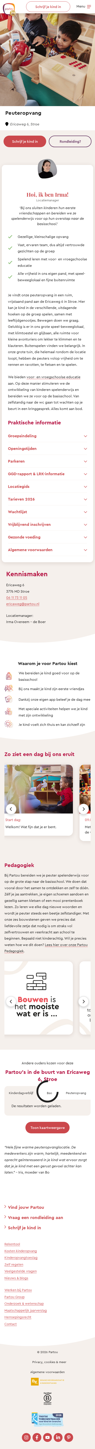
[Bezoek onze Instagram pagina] (26, 1437)
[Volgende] (83, 809)
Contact (10, 1324)
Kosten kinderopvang (20, 1251)
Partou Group (14, 1297)
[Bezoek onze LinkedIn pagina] (58, 1437)
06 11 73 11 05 (16, 597)
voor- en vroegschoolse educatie (53, 377)
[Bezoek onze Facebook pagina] (36, 1437)
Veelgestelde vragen (20, 1271)
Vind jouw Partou (26, 1207)
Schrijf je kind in (25, 141)
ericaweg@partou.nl (22, 604)
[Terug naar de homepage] (7, 7)
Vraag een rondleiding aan (35, 1217)
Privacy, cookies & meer (49, 1362)
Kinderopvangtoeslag (21, 1257)
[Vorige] (11, 809)
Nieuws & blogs (16, 1278)
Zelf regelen (13, 1264)
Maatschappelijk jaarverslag (25, 1310)
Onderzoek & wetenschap (24, 1303)
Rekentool (12, 1244)
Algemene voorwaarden (47, 1372)
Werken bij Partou (18, 1290)
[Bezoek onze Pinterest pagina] (68, 1437)
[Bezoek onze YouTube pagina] (47, 1437)
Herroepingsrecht (17, 1317)
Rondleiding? (70, 141)
